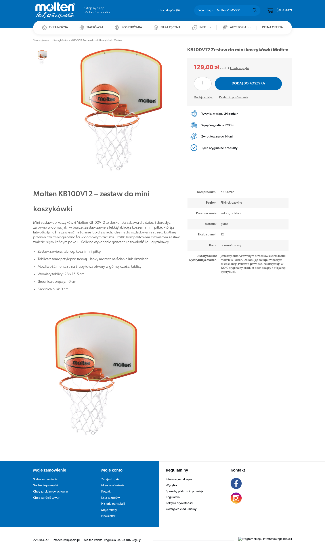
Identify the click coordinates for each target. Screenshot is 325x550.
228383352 (41, 540)
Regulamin (173, 497)
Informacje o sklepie (179, 479)
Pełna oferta (272, 27)
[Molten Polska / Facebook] (258, 484)
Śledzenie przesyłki (45, 485)
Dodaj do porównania (233, 97)
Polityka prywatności (179, 503)
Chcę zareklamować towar (50, 491)
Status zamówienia (45, 479)
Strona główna (41, 40)
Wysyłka (171, 485)
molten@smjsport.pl (67, 540)
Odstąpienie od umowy (181, 509)
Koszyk (106, 491)
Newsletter (108, 516)
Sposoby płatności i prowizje (184, 491)
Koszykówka (61, 40)
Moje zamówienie (49, 470)
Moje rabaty (109, 510)
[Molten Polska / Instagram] (258, 499)
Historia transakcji (113, 504)
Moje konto (111, 470)
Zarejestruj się (110, 479)
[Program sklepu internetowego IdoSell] (265, 539)
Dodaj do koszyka (248, 83)
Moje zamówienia (112, 485)
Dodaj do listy (203, 97)
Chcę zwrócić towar (46, 498)
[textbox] (227, 10)
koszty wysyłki (239, 68)
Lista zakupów (169, 10)
